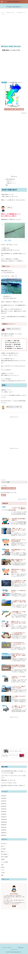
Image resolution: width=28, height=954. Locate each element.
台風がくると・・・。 (11, 181)
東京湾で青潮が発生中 (10, 179)
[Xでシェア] (5, 109)
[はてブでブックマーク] (12, 109)
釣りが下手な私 (14, 893)
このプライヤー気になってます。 (9, 782)
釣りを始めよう (5, 46)
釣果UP (12, 46)
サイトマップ (14, 949)
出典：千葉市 (8, 240)
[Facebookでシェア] (9, 109)
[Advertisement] (14, 30)
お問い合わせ (21, 947)
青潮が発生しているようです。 (8, 780)
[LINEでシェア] (19, 109)
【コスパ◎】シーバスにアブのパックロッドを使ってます (13, 776)
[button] (22, 109)
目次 (12, 176)
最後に (7, 185)
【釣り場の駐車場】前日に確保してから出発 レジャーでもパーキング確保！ (13, 772)
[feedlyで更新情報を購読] (2, 495)
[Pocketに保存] (15, 109)
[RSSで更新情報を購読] (5, 495)
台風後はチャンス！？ (11, 183)
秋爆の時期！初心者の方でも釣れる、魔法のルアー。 (13, 786)
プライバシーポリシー (7, 947)
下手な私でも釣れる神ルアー (14, 1)
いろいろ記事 (17, 46)
